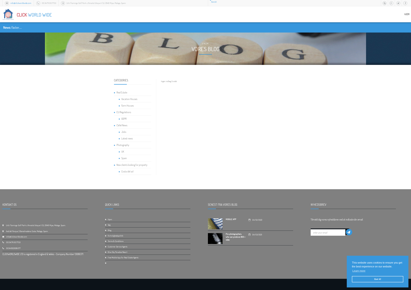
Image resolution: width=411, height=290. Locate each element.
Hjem (406, 14)
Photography (123, 145)
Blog (109, 230)
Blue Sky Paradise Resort (117, 252)
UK (122, 151)
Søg (109, 225)
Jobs (123, 131)
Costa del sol (127, 171)
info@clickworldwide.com (20, 3)
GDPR (124, 118)
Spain (124, 158)
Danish (214, 1)
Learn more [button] (358, 270)
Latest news (127, 138)
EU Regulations (124, 112)
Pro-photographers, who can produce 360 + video (235, 237)
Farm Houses (127, 105)
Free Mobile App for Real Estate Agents (123, 257)
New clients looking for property (132, 164)
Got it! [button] (377, 279)
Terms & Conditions (115, 241)
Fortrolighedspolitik (115, 235)
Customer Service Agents (117, 246)
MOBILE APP (231, 219)
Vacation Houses (129, 99)
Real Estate (122, 92)
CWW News (122, 125)
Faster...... (16, 27)
